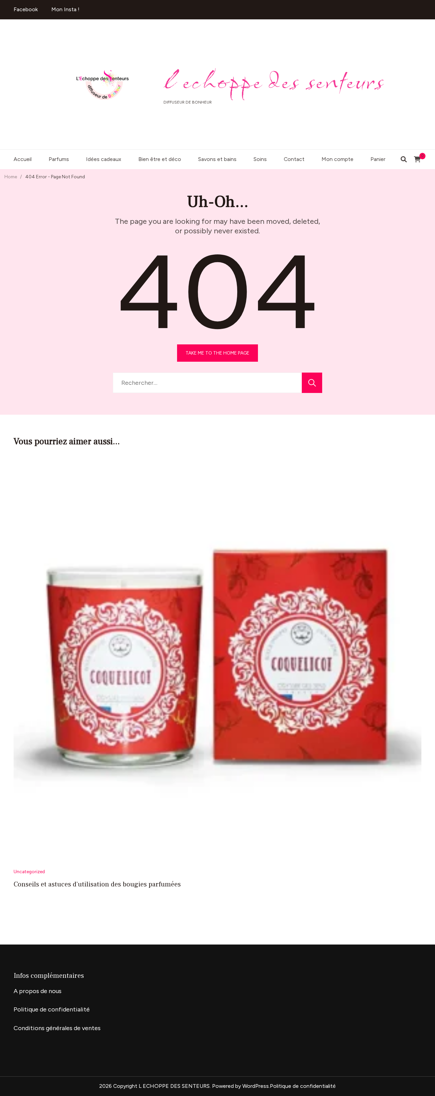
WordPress (255, 1086)
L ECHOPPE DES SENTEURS (274, 80)
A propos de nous (38, 991)
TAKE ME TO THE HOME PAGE (217, 353)
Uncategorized (29, 871)
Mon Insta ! (65, 9)
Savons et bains (217, 159)
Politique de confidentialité (52, 1009)
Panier (377, 159)
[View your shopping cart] (417, 159)
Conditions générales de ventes (57, 1028)
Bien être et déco (159, 159)
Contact (294, 159)
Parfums (59, 159)
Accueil (23, 159)
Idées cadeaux (103, 159)
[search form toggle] (404, 159)
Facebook (26, 9)
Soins (260, 159)
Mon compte (337, 159)
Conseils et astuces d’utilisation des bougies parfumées (97, 884)
